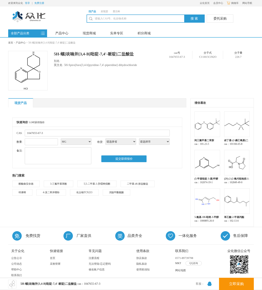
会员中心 (218, 3)
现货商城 (89, 33)
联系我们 (16, 275)
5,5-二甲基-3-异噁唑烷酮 (97, 183)
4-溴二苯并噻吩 (51, 192)
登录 (27, 3)
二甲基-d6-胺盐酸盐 (137, 183)
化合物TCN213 (84, 192)
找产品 (92, 11)
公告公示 (16, 258)
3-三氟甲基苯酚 (58, 183)
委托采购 (220, 18)
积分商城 (144, 33)
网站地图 (180, 270)
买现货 (104, 11)
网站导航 (247, 3)
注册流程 (94, 258)
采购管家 (55, 263)
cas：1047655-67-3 (60, 283)
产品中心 (61, 33)
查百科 (116, 11)
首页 (10, 42)
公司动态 (16, 263)
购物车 (235, 3)
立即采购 (236, 284)
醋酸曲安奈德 (26, 183)
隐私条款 (141, 263)
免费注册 (39, 3)
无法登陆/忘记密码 (100, 263)
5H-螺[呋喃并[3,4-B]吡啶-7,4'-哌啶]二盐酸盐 (94, 54)
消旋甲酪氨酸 (116, 192)
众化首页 (205, 3)
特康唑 (22, 192)
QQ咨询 (193, 263)
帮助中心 (16, 269)
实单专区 (116, 33)
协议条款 (141, 258)
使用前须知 (143, 269)
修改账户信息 (97, 269)
